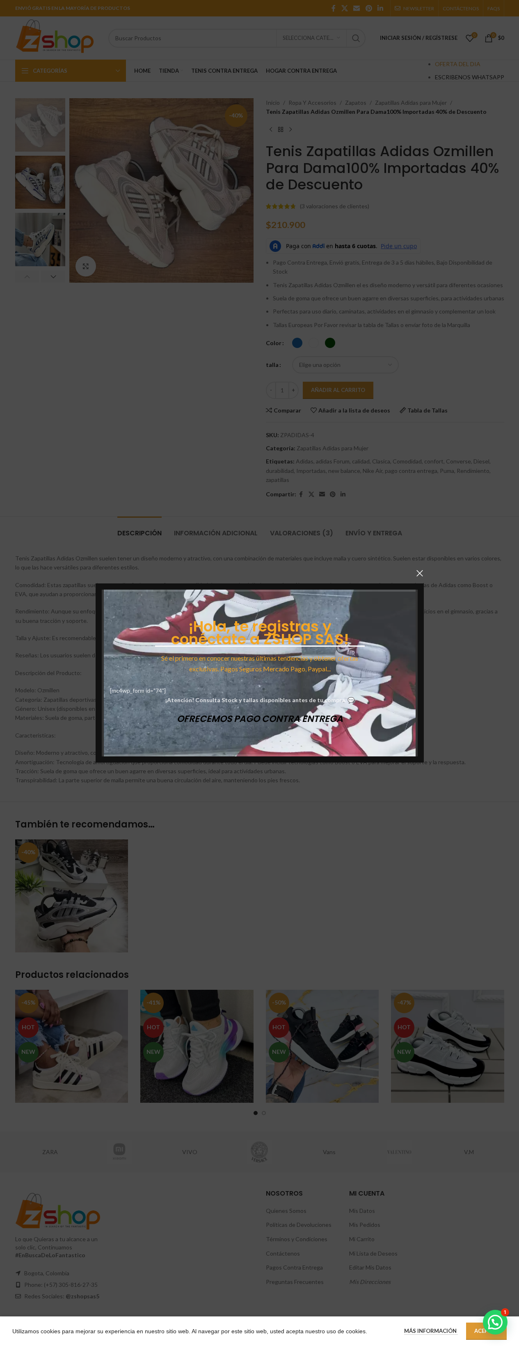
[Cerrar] (419, 573)
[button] (495, 1322)
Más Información (431, 1331)
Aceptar (486, 1331)
